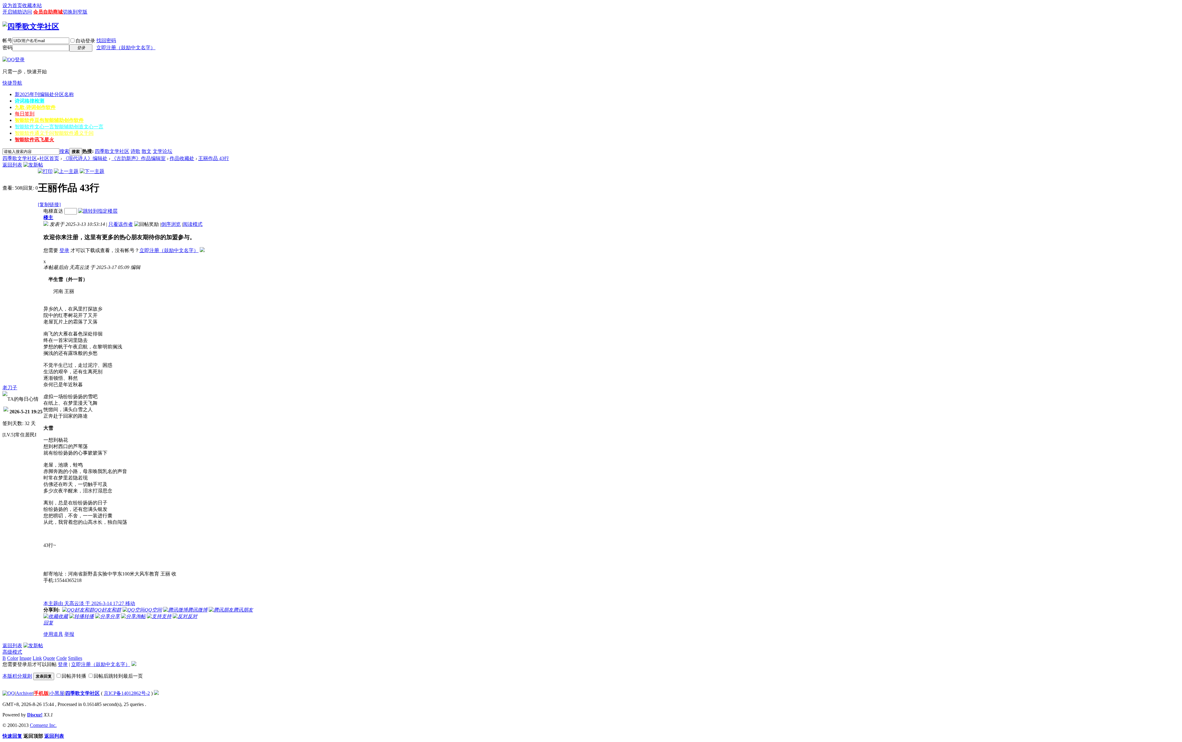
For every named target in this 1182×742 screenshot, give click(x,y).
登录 (64, 250)
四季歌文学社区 (112, 151)
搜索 (64, 151)
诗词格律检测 (29, 100)
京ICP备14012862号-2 (127, 693)
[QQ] (8, 693)
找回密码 (106, 40)
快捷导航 (12, 83)
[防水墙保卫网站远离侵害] (156, 693)
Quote (49, 658)
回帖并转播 (74, 676)
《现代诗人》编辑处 (85, 158)
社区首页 (49, 158)
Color (12, 658)
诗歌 (135, 151)
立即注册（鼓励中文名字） (125, 47)
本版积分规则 (17, 676)
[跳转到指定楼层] (98, 211)
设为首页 (12, 5)
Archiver (24, 693)
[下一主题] (92, 171)
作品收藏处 (182, 158)
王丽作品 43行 (213, 158)
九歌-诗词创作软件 (35, 107)
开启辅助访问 (17, 11)
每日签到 (24, 113)
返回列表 (12, 164)
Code (61, 658)
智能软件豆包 (49, 120)
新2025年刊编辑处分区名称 (44, 94)
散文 (146, 151)
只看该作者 (120, 224)
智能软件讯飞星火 (34, 139)
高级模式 (12, 652)
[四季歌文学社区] (30, 26)
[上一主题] (66, 171)
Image (25, 658)
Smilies (75, 658)
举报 (69, 634)
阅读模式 (193, 224)
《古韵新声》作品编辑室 (138, 158)
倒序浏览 (171, 224)
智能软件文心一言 (59, 126)
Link (37, 658)
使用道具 (53, 634)
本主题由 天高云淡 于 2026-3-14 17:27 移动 (89, 603)
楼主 (48, 217)
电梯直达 (53, 211)
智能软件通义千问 (54, 133)
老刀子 (9, 387)
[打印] (45, 171)
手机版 (41, 693)
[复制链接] (49, 204)
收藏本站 (32, 5)
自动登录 (85, 40)
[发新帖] (33, 164)
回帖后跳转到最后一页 (118, 676)
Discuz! (34, 714)
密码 (7, 47)
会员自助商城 (48, 11)
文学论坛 (162, 151)
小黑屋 (57, 693)
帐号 (7, 40)
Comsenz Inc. (43, 725)
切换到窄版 (75, 11)
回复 (48, 622)
